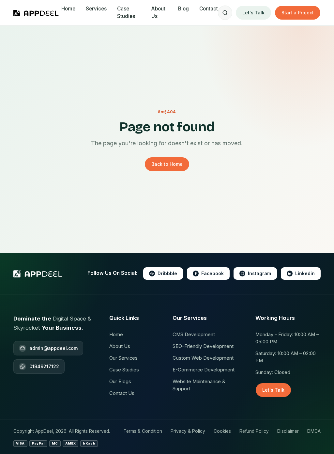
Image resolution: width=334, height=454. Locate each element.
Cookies (222, 431)
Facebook (212, 273)
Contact (208, 9)
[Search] (225, 13)
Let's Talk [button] (253, 12)
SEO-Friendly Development (203, 346)
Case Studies (126, 12)
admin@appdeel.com (53, 348)
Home (68, 9)
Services (96, 9)
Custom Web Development (203, 358)
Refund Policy (254, 431)
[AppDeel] (37, 12)
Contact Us (121, 393)
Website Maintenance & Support (199, 385)
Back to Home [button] (167, 164)
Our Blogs (120, 381)
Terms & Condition (143, 431)
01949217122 (44, 366)
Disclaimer (288, 431)
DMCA (314, 431)
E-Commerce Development (204, 370)
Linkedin (305, 273)
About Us (158, 12)
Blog (183, 9)
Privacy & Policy (188, 431)
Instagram (259, 273)
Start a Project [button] (297, 12)
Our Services (123, 358)
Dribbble (167, 273)
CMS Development (194, 334)
